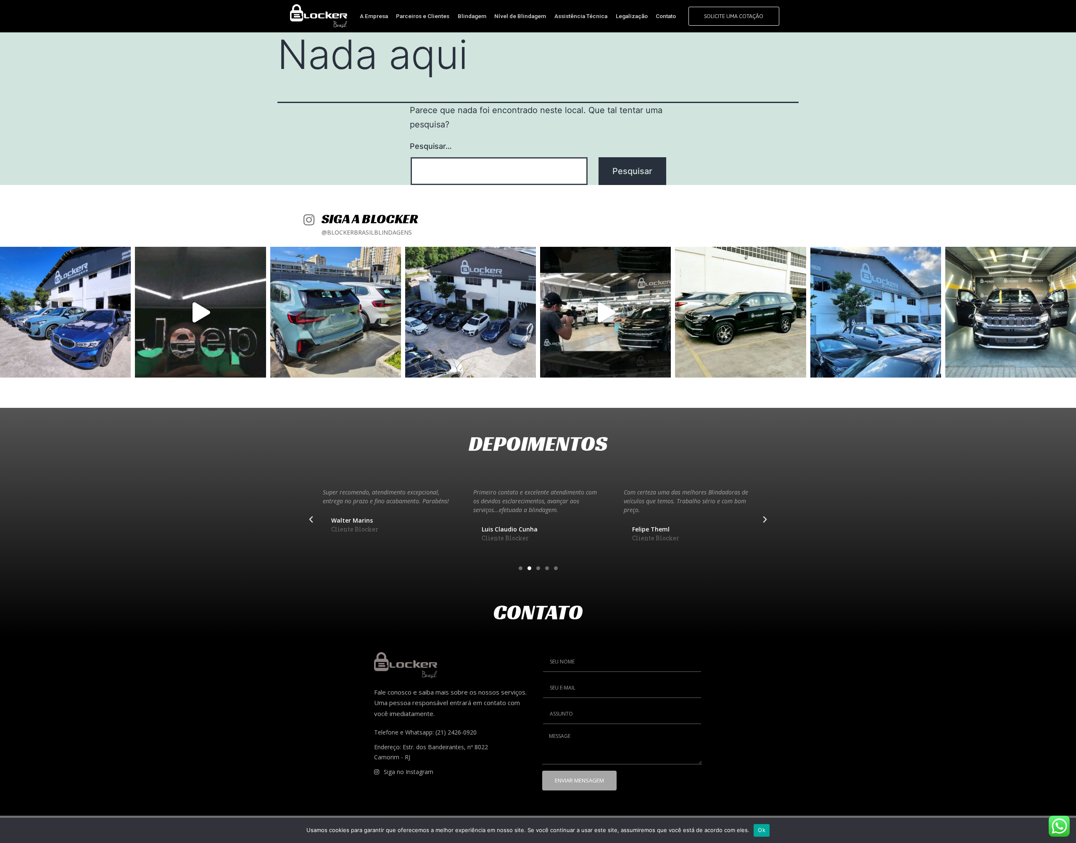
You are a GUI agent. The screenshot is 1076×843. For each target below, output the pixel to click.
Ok (761, 830)
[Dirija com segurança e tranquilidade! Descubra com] (335, 312)
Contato (666, 16)
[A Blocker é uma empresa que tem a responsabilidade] (875, 312)
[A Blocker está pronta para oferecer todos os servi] (1010, 312)
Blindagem (472, 16)
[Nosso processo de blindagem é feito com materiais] (740, 312)
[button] (311, 519)
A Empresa (374, 16)
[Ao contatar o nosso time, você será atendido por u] (470, 312)
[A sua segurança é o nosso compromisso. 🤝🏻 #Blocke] (605, 312)
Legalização (632, 16)
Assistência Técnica (580, 16)
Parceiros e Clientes (422, 16)
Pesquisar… (431, 146)
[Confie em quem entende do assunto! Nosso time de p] (65, 312)
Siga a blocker (370, 218)
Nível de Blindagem (520, 16)
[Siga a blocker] (309, 218)
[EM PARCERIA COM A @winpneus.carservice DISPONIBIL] (200, 312)
